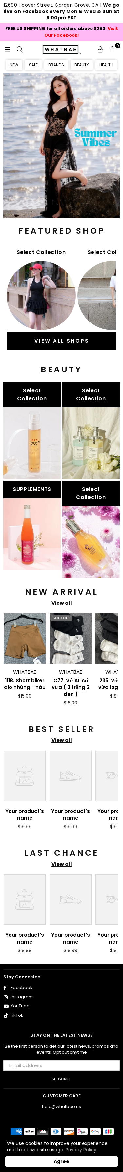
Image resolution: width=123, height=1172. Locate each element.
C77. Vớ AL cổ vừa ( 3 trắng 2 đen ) (71, 687)
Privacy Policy (81, 1150)
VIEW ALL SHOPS (61, 341)
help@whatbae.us (61, 1106)
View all (61, 603)
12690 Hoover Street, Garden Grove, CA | (62, 11)
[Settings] (100, 49)
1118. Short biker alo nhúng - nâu (25, 684)
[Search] (20, 49)
